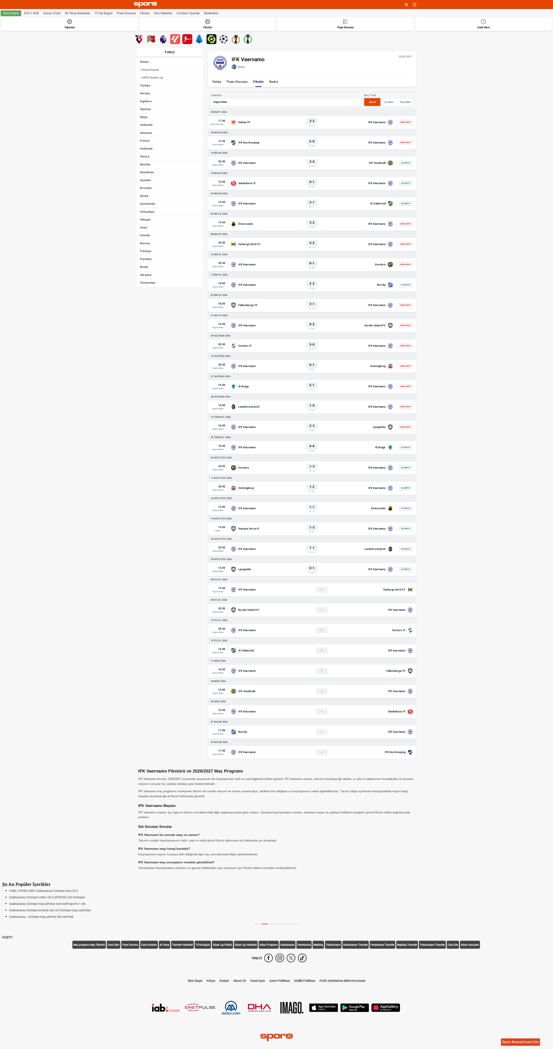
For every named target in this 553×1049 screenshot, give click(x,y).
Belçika (145, 164)
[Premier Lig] (163, 39)
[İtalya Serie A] (199, 39)
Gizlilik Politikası (304, 980)
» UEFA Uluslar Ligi (151, 77)
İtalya (144, 117)
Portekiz (146, 259)
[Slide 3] (280, 923)
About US (239, 980)
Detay (217, 82)
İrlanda (145, 235)
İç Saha (389, 102)
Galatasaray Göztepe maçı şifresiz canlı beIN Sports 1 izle (47, 903)
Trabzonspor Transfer (432, 944)
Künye (211, 980)
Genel (372, 102)
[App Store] (323, 1007)
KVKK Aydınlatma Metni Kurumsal (342, 980)
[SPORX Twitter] (291, 958)
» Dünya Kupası (149, 69)
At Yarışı (164, 944)
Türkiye (145, 85)
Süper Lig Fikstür (222, 944)
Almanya (146, 132)
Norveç (145, 243)
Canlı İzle (453, 944)
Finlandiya (147, 211)
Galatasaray (287, 944)
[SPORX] (276, 1037)
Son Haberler (163, 13)
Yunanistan (147, 282)
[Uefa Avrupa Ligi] (236, 39)
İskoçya (145, 219)
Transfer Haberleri (182, 944)
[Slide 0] (257, 923)
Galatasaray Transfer (355, 944)
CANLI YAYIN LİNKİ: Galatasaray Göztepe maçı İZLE (43, 891)
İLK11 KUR (31, 13)
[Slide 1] (265, 923)
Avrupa (145, 93)
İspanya (145, 109)
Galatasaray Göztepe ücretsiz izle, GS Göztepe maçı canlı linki (50, 910)
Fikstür (145, 13)
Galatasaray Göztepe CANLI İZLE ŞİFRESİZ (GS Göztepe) (47, 897)
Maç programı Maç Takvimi (89, 944)
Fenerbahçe (304, 944)
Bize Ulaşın (195, 980)
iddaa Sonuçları (470, 944)
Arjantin (145, 180)
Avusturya (147, 172)
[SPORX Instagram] (279, 958)
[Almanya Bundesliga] (187, 39)
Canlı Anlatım (149, 944)
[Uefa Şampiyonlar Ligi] (224, 39)
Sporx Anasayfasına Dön (520, 1042)
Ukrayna (145, 274)
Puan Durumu (126, 13)
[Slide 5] (296, 923)
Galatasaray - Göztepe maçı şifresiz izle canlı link (41, 916)
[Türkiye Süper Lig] (139, 39)
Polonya (145, 251)
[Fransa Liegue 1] (211, 39)
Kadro (273, 82)
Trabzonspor (333, 944)
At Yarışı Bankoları (77, 13)
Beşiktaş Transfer (407, 944)
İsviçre (144, 156)
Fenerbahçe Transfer (382, 944)
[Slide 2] (272, 923)
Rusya (144, 266)
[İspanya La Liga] (175, 39)
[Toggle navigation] (414, 4)
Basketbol (211, 13)
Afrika (144, 196)
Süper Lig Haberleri (246, 944)
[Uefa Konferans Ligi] (248, 39)
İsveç (143, 227)
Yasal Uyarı (257, 980)
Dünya (144, 61)
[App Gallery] (385, 1007)
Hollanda (146, 124)
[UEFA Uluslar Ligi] (151, 39)
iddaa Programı (268, 944)
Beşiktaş (318, 944)
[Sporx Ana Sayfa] (146, 4)
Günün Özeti (51, 13)
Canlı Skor (113, 944)
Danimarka (147, 203)
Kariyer (224, 980)
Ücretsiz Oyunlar (188, 13)
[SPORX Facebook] (268, 958)
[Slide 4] (288, 923)
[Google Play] (354, 1007)
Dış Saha (405, 102)
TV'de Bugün (104, 13)
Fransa (144, 140)
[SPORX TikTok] (302, 958)
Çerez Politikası (279, 980)
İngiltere (146, 101)
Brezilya (146, 188)
